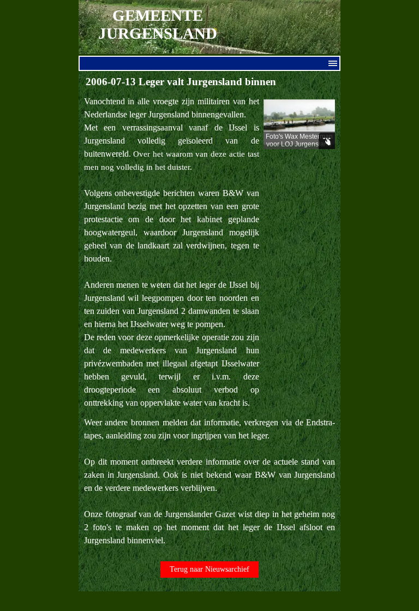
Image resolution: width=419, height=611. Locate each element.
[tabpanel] (171, 252)
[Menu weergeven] (332, 63)
